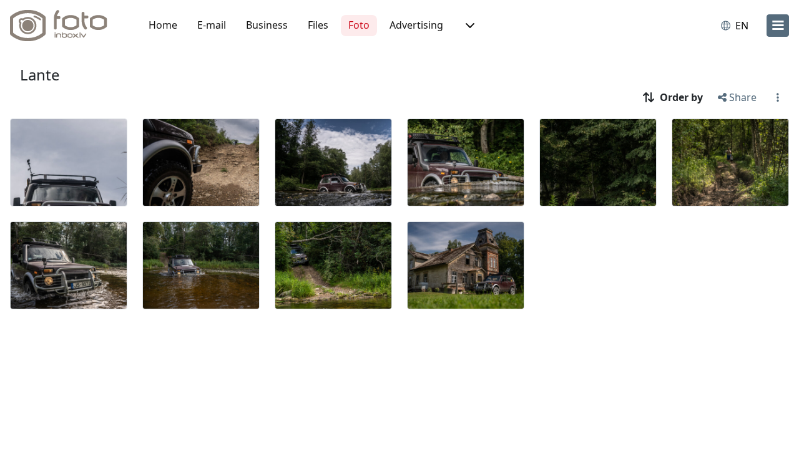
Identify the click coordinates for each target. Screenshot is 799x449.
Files (318, 25)
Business (267, 25)
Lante (40, 74)
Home (163, 25)
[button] (469, 25)
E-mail (211, 25)
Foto (359, 25)
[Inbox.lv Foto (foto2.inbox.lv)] (65, 25)
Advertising (416, 25)
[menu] (778, 25)
